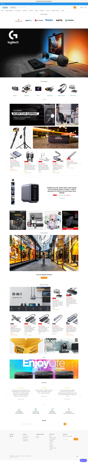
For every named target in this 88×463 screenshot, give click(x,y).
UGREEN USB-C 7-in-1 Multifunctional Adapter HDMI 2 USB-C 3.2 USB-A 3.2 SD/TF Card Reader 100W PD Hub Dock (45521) (58, 329)
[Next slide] (13, 205)
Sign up (75, 439)
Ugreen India (68, 305)
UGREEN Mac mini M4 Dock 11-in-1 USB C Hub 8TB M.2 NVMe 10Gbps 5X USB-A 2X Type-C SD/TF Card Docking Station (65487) (57, 304)
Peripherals (25, 10)
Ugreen (11, 168)
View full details (62, 198)
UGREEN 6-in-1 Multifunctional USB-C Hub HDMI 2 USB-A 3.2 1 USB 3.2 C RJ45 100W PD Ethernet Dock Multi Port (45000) (15, 329)
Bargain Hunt (44, 277)
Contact (62, 10)
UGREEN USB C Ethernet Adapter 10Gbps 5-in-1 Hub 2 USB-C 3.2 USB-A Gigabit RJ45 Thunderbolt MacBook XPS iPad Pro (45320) (71, 329)
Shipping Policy (25, 440)
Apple (2, 10)
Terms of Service (26, 436)
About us (37, 436)
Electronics (31, 10)
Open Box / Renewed (55, 10)
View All (44, 99)
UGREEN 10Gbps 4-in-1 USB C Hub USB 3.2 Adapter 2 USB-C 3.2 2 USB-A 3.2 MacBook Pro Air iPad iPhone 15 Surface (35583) (43, 329)
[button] (82, 7)
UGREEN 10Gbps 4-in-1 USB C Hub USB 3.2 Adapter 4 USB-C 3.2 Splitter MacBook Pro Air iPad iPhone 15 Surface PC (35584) (29, 329)
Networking (42, 10)
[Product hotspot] (26, 243)
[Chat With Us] (52, 411)
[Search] (74, 7)
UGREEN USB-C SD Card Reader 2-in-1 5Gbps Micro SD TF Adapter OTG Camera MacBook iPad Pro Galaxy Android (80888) (58, 167)
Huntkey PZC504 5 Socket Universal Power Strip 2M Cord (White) (72, 163)
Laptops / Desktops (9, 10)
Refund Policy (25, 437)
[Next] (80, 163)
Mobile (36, 10)
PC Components (18, 10)
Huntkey (68, 165)
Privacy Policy (25, 439)
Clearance (48, 10)
